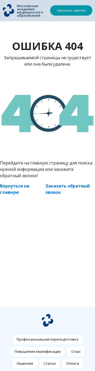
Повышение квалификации (38, 351)
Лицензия (24, 363)
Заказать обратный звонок (67, 189)
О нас (75, 351)
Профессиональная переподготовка (47, 339)
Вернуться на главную (14, 189)
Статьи (50, 363)
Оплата (72, 363)
